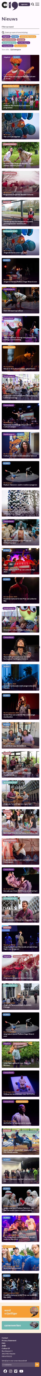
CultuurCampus (20, 46)
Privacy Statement (9, 1340)
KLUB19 (15, 37)
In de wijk (21, 40)
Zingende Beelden (9, 40)
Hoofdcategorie (23, 43)
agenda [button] (24, 4)
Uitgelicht (6, 37)
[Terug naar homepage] (10, 10)
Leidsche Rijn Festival (28, 37)
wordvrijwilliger (10, 1312)
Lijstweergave (15, 49)
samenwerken (12, 1325)
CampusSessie (7, 46)
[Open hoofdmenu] (37, 4)
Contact (5, 1338)
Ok (37, 1364)
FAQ (3, 1343)
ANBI (4, 1346)
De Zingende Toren (9, 43)
